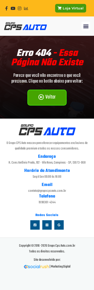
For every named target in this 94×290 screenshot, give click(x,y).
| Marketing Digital (59, 266)
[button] (85, 26)
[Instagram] (47, 225)
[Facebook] (35, 225)
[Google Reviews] (59, 225)
